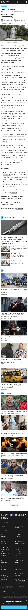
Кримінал (3, 536)
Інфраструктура (19, 546)
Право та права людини (5, 550)
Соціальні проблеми (20, 558)
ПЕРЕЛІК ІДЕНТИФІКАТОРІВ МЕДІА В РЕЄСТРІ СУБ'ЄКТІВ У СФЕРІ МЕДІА (21, 581)
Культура (17, 536)
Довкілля (3, 543)
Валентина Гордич (8, 20)
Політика (3, 555)
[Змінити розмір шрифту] (26, 23)
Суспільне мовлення (7, 572)
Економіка (4, 539)
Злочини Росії (5, 558)
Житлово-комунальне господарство (7, 546)
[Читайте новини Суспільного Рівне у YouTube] (7, 592)
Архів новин (18, 569)
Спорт (2, 560)
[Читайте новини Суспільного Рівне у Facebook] (2, 592)
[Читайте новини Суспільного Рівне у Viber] (10, 592)
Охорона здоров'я (12, 6)
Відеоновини (4, 562)
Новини (3, 526)
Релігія (16, 555)
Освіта (16, 539)
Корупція (17, 534)
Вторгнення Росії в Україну (20, 526)
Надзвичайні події (20, 541)
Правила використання (19, 572)
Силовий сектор (5, 553)
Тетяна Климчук (21, 20)
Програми (17, 575)
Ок (14, 607)
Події (2, 534)
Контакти (3, 569)
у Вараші (14, 192)
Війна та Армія (19, 560)
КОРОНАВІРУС (3, 6)
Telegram (14, 196)
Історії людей (18, 553)
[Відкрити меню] (27, 2)
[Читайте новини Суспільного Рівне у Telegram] (13, 592)
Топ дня (17, 562)
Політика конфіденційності (6, 576)
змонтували (7, 174)
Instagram (19, 208)
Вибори (3, 541)
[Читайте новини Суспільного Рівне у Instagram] (4, 592)
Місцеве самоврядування (19, 550)
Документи (4, 579)
